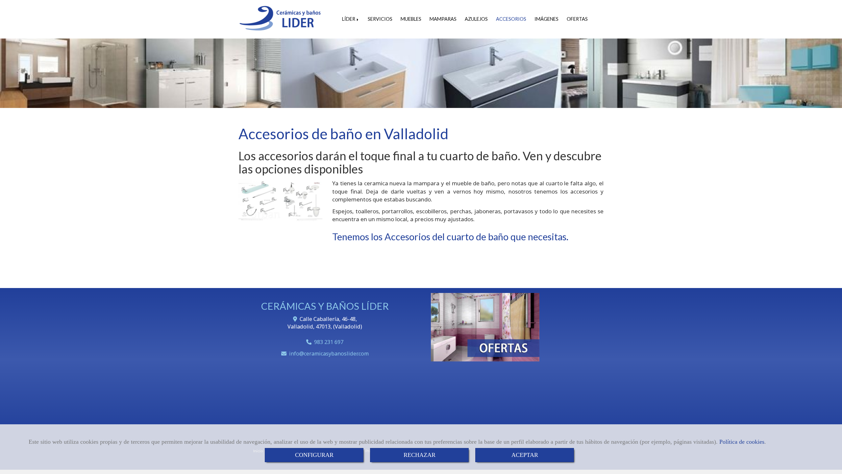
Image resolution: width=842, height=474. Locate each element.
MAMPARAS (443, 19)
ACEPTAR (524, 455)
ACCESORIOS (511, 19)
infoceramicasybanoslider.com (329, 353)
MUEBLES (411, 19)
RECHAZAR (419, 455)
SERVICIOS (380, 19)
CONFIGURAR (314, 455)
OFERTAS (577, 19)
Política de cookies (741, 441)
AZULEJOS (476, 19)
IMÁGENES (546, 19)
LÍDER (349, 19)
